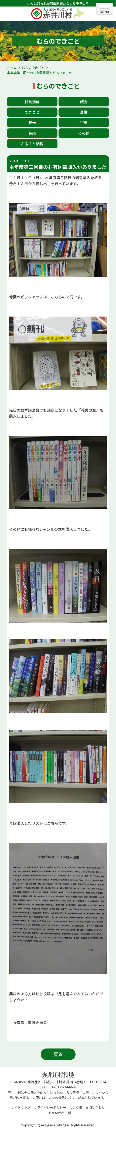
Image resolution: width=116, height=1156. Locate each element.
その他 (84, 133)
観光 (32, 122)
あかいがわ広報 (59, 1112)
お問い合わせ (95, 1107)
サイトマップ (20, 1107)
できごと (32, 112)
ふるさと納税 (32, 143)
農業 (84, 112)
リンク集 (75, 1107)
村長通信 (32, 101)
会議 (32, 133)
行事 (84, 122)
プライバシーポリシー (50, 1107)
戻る (58, 1054)
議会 (84, 101)
